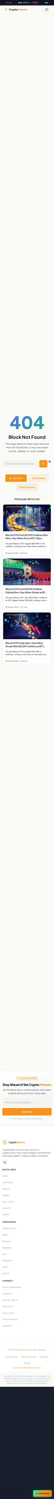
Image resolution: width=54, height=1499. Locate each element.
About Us (6, 1208)
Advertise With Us (10, 1300)
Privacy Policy (8, 1313)
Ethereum (6, 1241)
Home (5, 1176)
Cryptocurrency (9, 1228)
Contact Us (7, 1293)
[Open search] (40, 9)
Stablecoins (7, 1260)
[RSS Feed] (4, 1162)
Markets (6, 1189)
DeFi (4, 1254)
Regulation (7, 1248)
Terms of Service (9, 1319)
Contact (5, 1214)
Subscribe (27, 1111)
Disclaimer (6, 1326)
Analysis (6, 1195)
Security (6, 1273)
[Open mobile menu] (46, 9)
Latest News (7, 1182)
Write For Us (8, 1306)
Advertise (44, 1493)
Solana (5, 1267)
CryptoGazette (21, 1350)
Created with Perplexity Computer (27, 1368)
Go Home (18, 478)
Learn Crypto (8, 1202)
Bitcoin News (38, 478)
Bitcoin (5, 1235)
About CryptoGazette (11, 1287)
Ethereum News (27, 487)
